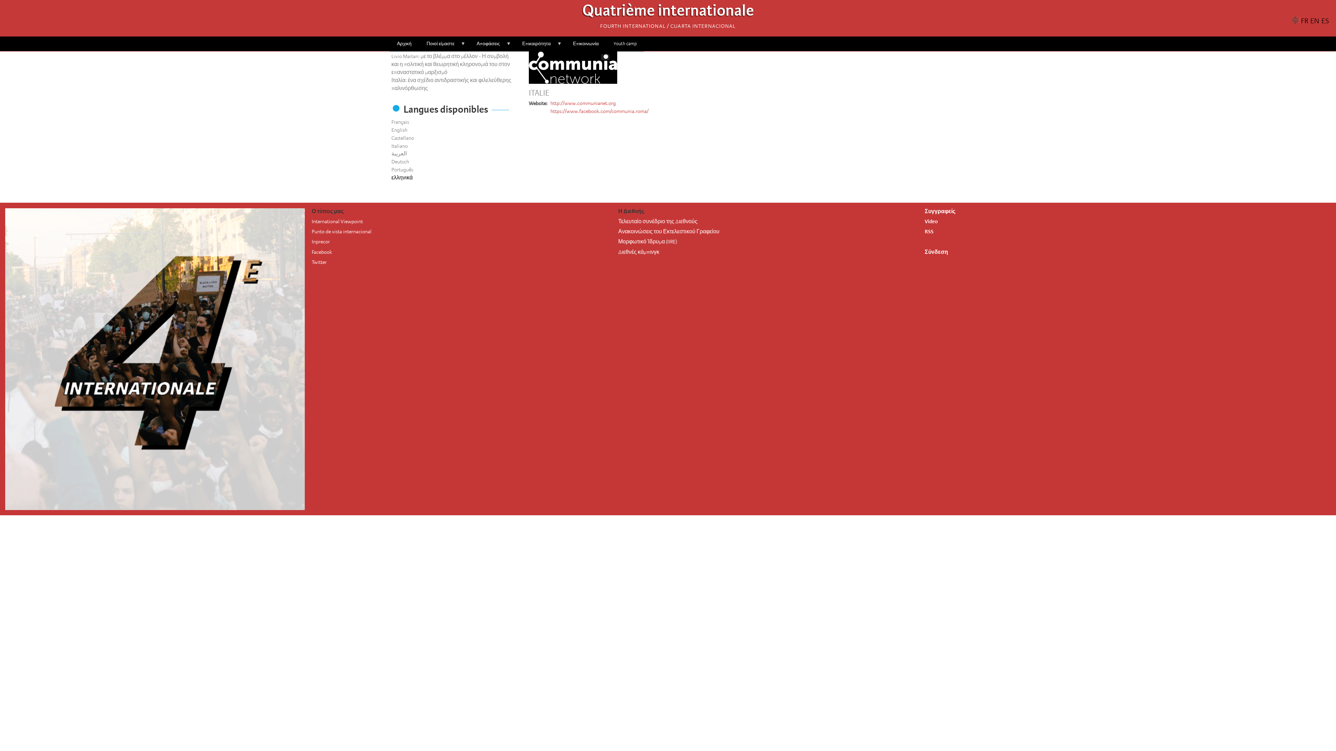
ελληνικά (402, 178)
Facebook (322, 252)
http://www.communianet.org (583, 103)
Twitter (319, 262)
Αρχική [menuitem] (404, 43)
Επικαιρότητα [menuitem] (533, 46)
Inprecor (321, 242)
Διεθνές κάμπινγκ (638, 252)
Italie (539, 93)
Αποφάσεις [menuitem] (484, 46)
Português (402, 170)
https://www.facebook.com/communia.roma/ (599, 111)
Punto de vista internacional (342, 231)
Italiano (399, 146)
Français (400, 122)
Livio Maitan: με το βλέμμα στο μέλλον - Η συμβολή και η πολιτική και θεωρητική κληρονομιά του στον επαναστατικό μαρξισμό (450, 64)
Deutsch (400, 162)
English (399, 130)
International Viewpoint (337, 221)
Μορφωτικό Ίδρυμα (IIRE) (647, 242)
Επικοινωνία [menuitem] (586, 43)
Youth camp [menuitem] (625, 43)
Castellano (402, 138)
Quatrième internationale (668, 12)
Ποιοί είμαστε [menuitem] (436, 46)
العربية (399, 154)
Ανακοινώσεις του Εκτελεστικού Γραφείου (668, 231)
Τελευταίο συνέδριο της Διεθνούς (658, 221)
